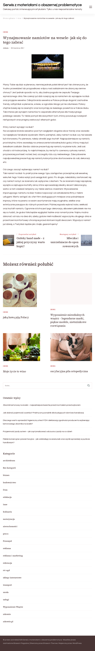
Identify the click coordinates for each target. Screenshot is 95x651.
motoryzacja (9, 519)
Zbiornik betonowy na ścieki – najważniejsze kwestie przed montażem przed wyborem (42, 405)
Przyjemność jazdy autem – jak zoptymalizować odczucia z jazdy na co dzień (37, 431)
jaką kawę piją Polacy (16, 317)
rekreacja (7, 563)
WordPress (77, 643)
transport (7, 585)
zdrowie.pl (8, 621)
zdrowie (7, 614)
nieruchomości (10, 526)
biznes (6, 475)
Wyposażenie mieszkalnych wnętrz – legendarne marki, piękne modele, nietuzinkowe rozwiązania (68, 320)
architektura (9, 460)
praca (5, 533)
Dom (5, 489)
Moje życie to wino (14, 371)
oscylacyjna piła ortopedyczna (69, 371)
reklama (7, 548)
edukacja (7, 497)
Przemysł (7, 541)
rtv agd (6, 570)
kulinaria (7, 511)
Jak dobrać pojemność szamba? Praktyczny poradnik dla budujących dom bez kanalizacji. (43, 413)
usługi (6, 599)
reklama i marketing (13, 555)
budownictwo (9, 482)
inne (5, 32)
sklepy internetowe (12, 577)
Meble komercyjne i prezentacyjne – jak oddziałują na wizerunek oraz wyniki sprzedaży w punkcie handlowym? (46, 441)
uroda (6, 592)
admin (6, 48)
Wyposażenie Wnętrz (13, 606)
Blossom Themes (50, 643)
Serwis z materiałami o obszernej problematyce (42, 5)
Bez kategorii (9, 467)
